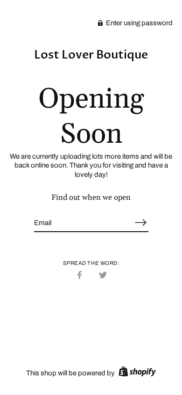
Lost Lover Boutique (91, 55)
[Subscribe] (141, 222)
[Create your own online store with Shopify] (136, 373)
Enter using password (139, 23)
